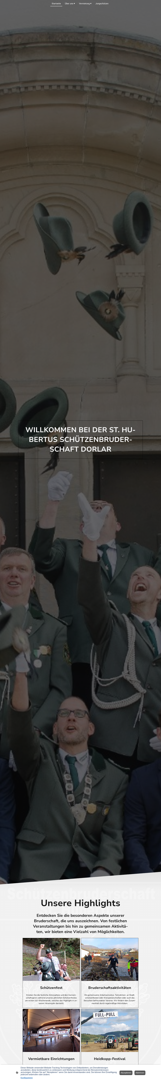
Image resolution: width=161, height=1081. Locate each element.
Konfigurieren (27, 1078)
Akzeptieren (126, 1073)
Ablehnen (140, 1073)
